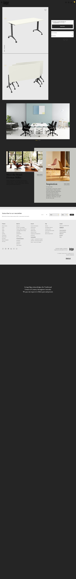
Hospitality (18, 242)
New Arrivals (4, 236)
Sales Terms (47, 232)
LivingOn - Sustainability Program (37, 239)
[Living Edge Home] (6, 3)
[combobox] (44, 214)
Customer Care (48, 229)
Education (18, 243)
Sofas (3, 229)
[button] (62, 26)
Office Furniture (54, 7)
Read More (40, 174)
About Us (18, 225)
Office (3, 232)
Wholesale (18, 232)
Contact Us (62, 227)
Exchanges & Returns (49, 227)
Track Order (33, 229)
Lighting (3, 233)
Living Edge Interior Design (21, 230)
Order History (33, 227)
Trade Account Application (35, 233)
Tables (3, 230)
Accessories (4, 235)
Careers (17, 235)
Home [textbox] (42, 214)
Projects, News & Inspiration (21, 229)
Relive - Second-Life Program (36, 242)
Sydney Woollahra (63, 231)
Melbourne (61, 233)
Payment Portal (33, 232)
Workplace (18, 240)
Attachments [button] (53, 35)
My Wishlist (33, 235)
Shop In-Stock (4, 225)
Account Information (34, 225)
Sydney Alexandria (63, 230)
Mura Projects (18, 236)
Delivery (46, 225)
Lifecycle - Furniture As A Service (36, 240)
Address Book (33, 230)
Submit (72, 214)
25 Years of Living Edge (20, 227)
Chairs (3, 227)
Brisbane (61, 235)
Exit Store (4, 238)
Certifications (18, 233)
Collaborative (59, 7)
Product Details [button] (54, 32)
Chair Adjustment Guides (49, 230)
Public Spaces (18, 245)
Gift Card (3, 241)
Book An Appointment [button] (49, 233)
